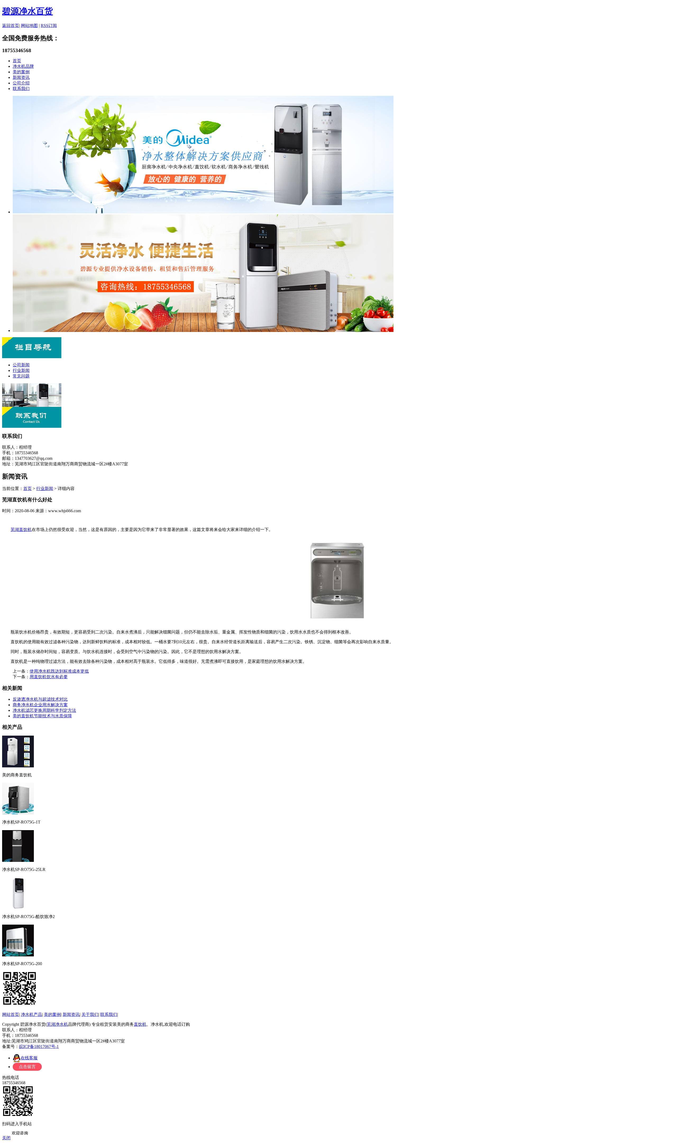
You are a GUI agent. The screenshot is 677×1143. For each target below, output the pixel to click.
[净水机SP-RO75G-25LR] (18, 860)
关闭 (6, 1138)
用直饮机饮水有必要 (49, 676)
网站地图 (29, 25)
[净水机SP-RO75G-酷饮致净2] (18, 907)
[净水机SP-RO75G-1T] (18, 813)
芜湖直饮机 (21, 529)
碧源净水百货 (27, 11)
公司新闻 (21, 365)
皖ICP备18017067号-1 (39, 1046)
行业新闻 (21, 370)
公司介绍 (21, 83)
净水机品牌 (23, 66)
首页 (17, 60)
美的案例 (21, 72)
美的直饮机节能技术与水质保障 (42, 716)
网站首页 (10, 1014)
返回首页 (10, 25)
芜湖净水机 (57, 1024)
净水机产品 (31, 1014)
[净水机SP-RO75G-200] (18, 954)
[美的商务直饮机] (18, 765)
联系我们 (21, 88)
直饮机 (140, 1024)
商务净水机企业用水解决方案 (40, 705)
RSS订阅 (49, 25)
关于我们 (89, 1014)
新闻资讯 (21, 77)
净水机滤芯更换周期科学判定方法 (44, 710)
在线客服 (29, 1058)
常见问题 (21, 376)
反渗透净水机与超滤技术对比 (40, 699)
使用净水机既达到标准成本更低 (59, 671)
